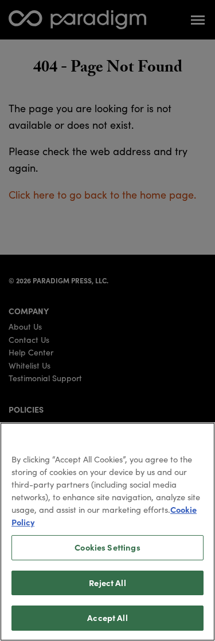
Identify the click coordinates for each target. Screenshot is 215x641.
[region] (107, 531)
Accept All (107, 617)
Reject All (107, 582)
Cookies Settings (107, 547)
